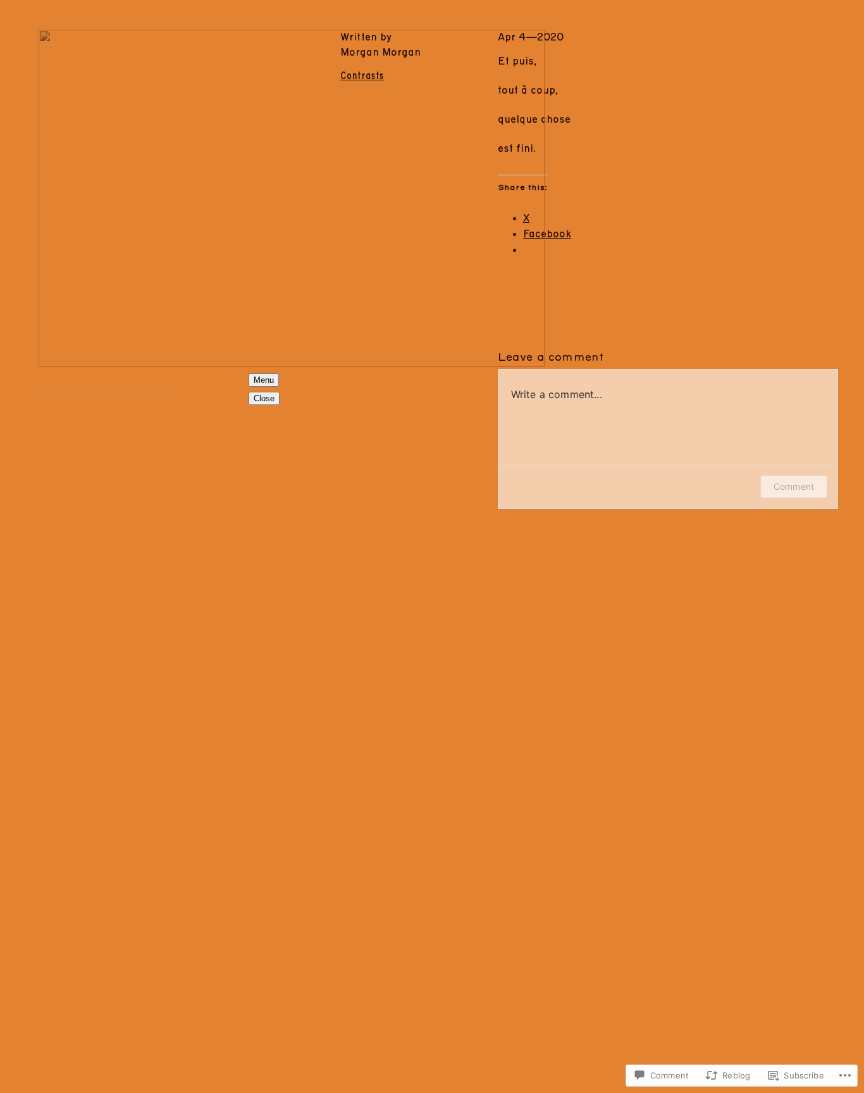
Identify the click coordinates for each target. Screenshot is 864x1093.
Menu (264, 380)
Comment (794, 486)
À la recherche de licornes (101, 389)
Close (264, 398)
